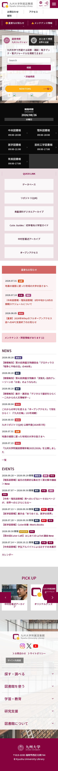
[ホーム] (17, 5)
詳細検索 (30, 76)
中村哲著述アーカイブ (29, 238)
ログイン (46, 5)
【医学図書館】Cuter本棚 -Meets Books (23, 524)
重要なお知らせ (16, 23)
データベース (29, 184)
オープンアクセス (29, 252)
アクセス (33, 11)
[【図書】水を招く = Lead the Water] (38, 95)
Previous (9, 95)
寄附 (9, 15)
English (40, 5)
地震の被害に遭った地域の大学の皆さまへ (26, 285)
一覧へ (48, 88)
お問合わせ (13, 11)
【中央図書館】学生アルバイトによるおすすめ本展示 (29, 546)
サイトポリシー (37, 653)
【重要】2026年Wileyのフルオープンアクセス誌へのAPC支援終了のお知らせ (28, 320)
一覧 (4, 459)
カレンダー (7, 554)
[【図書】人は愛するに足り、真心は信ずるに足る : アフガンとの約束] (20, 95)
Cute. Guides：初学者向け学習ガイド (29, 225)
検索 (29, 67)
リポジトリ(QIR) (29, 198)
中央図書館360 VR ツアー (14, 605)
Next (48, 95)
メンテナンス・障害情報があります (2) (24, 337)
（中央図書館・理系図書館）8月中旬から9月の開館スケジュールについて (29, 302)
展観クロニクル (43, 604)
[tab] (15, 40)
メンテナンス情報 (43, 23)
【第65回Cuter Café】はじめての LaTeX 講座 (25, 535)
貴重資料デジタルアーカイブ (29, 211)
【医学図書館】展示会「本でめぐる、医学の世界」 (28, 513)
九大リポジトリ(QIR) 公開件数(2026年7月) (23, 424)
